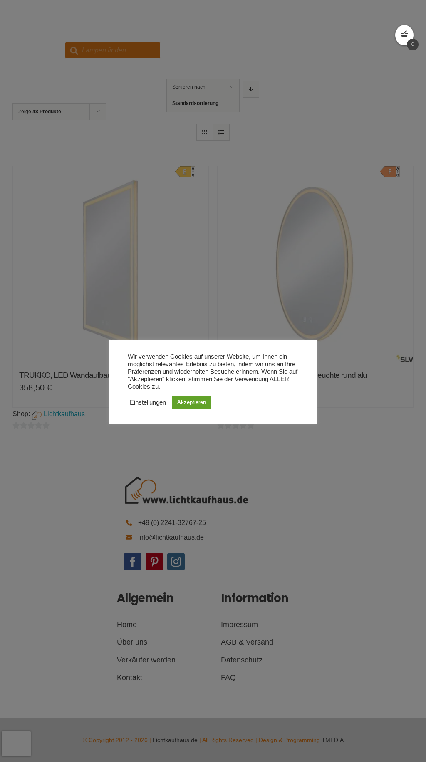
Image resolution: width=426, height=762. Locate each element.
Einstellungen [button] (148, 402)
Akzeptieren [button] (191, 402)
